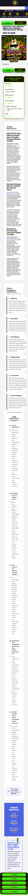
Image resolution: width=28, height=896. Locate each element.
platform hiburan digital (13, 193)
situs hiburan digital (13, 239)
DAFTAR (20, 23)
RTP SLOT (15, 887)
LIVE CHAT (15, 891)
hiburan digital (15, 144)
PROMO (15, 875)
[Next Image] (25, 48)
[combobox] (12, 8)
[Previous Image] (3, 48)
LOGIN (8, 23)
